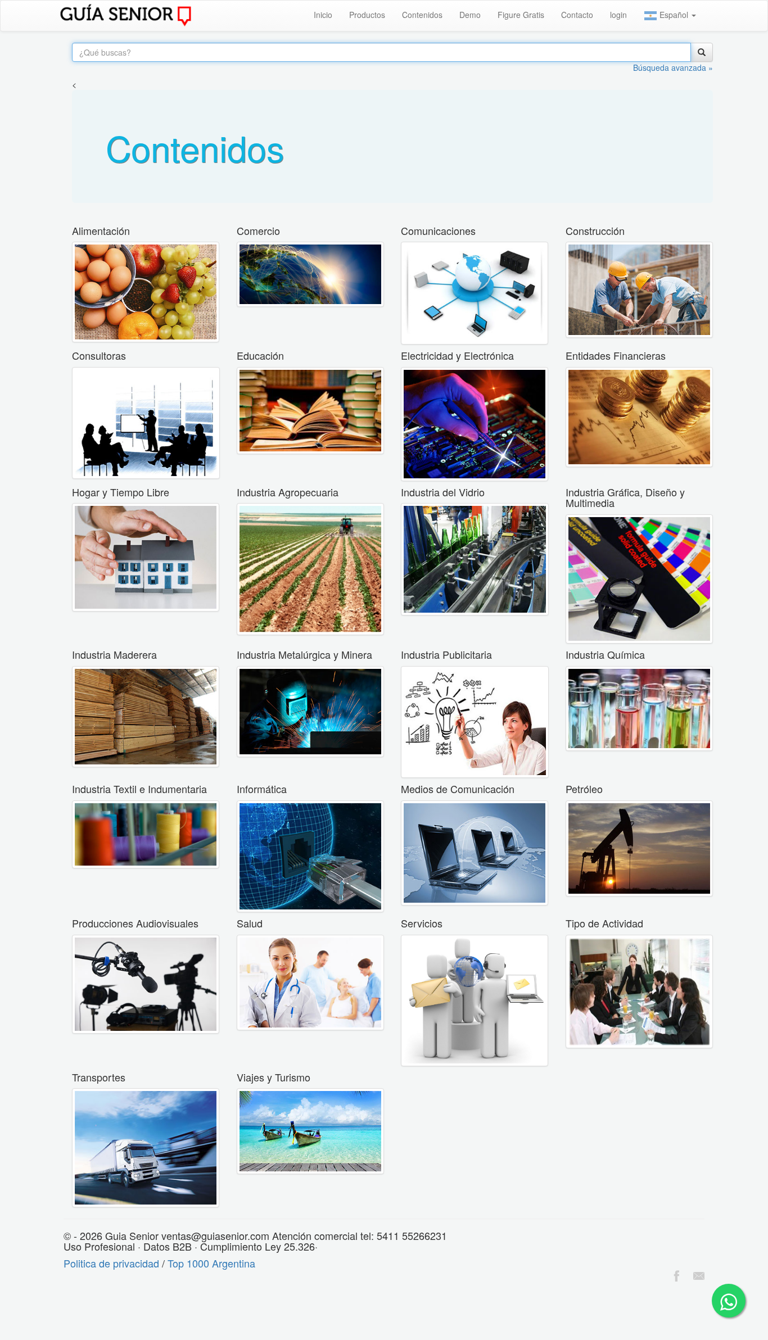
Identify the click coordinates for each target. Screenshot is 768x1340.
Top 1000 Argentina (211, 1263)
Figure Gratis (521, 14)
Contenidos (422, 14)
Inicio (323, 14)
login (618, 14)
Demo (470, 14)
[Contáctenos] (698, 1274)
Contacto (577, 14)
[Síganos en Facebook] (676, 1274)
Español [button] (673, 14)
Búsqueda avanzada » (673, 67)
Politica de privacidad (111, 1263)
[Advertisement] (204, 1312)
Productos (367, 14)
